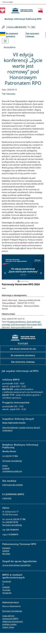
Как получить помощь (23, 361)
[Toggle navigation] (5, 41)
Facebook (6, 581)
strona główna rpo (23, 338)
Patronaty (10, 93)
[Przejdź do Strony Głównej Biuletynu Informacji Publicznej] (41, 10)
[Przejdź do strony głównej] (23, 11)
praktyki (5, 468)
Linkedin (6, 587)
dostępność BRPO (10, 618)
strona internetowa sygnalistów (16, 565)
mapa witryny (8, 616)
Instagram (6, 593)
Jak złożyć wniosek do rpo (23, 348)
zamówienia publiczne (12, 471)
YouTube (6, 590)
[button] (5, 273)
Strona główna (9, 47)
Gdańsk (5, 551)
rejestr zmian (8, 627)
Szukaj (3, 27)
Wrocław (6, 553)
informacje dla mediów (12, 484)
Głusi (29, 27)
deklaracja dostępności (12, 621)
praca (4, 465)
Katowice (6, 548)
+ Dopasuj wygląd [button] (7, 2)
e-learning (6, 498)
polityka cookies (9, 624)
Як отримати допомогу (23, 355)
